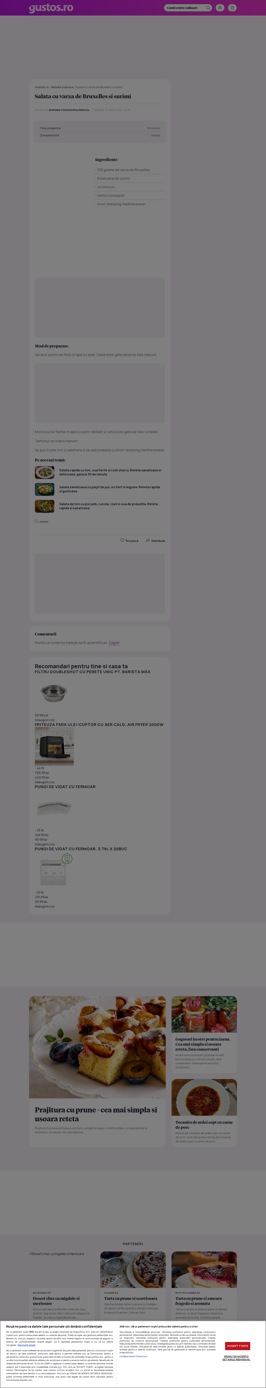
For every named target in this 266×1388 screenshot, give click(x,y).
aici (60, 1367)
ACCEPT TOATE (237, 1346)
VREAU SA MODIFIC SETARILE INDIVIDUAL (236, 1358)
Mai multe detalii (26, 1345)
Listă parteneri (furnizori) (134, 1356)
